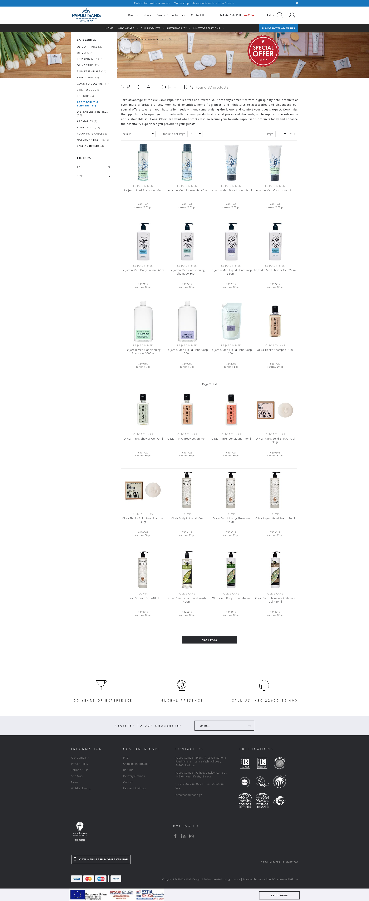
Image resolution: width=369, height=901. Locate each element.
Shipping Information (136, 764)
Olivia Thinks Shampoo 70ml (275, 350)
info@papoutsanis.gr (188, 795)
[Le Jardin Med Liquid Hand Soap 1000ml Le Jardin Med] (187, 321)
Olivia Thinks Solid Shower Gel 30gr (275, 440)
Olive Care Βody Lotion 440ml (231, 598)
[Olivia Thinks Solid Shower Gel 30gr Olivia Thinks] (275, 410)
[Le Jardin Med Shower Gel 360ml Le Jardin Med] (275, 241)
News (74, 782)
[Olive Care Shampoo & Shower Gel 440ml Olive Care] (275, 569)
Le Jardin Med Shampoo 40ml (143, 190)
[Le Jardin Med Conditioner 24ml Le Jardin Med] (275, 162)
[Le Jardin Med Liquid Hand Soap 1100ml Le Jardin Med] (231, 321)
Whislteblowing (81, 788)
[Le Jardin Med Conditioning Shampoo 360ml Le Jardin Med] (187, 241)
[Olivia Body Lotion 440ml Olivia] (187, 490)
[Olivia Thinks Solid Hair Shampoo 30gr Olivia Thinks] (143, 490)
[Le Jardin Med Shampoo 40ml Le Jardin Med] (143, 162)
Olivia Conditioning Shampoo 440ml (231, 520)
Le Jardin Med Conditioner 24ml (275, 190)
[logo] (86, 15)
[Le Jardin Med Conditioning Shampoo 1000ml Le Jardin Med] (143, 321)
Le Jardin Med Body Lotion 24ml (231, 190)
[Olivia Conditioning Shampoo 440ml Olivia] (231, 490)
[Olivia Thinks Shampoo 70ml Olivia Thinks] (275, 321)
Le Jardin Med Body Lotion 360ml (143, 270)
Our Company (80, 757)
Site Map (76, 776)
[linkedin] (183, 836)
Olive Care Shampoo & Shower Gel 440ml (275, 599)
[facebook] (175, 836)
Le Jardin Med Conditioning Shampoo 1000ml (143, 351)
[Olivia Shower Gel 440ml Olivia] (143, 569)
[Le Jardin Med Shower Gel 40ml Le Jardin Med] (187, 162)
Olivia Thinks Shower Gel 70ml (143, 438)
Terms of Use (80, 770)
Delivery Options (134, 776)
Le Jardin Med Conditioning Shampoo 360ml (187, 271)
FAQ (126, 757)
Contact (128, 782)
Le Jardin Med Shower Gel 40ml (187, 190)
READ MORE (279, 895)
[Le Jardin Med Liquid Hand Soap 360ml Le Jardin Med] (231, 241)
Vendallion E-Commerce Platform (278, 879)
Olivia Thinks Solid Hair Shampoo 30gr (143, 520)
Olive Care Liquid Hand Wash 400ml (187, 599)
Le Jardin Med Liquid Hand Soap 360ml (231, 271)
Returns (128, 770)
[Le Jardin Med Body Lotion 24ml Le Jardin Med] (231, 162)
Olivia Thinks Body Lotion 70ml (187, 438)
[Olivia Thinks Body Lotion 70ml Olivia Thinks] (187, 410)
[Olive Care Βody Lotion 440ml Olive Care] (231, 569)
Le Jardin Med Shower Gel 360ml (275, 270)
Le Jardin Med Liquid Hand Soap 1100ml (231, 351)
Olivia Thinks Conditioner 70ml (231, 438)
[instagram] (191, 836)
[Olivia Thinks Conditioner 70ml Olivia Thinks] (231, 410)
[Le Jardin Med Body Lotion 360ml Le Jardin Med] (143, 241)
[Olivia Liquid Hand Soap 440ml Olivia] (275, 490)
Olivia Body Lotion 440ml (187, 518)
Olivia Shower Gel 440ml (143, 598)
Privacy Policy (79, 764)
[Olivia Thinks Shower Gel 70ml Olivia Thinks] (143, 410)
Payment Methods (135, 788)
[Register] (250, 725)
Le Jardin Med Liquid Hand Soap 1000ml (187, 351)
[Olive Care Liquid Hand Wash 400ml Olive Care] (187, 569)
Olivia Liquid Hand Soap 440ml (275, 518)
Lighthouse (233, 879)
